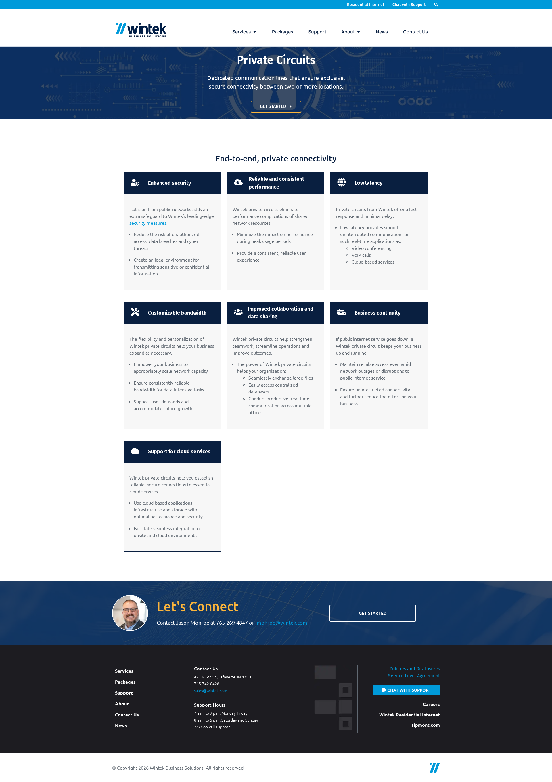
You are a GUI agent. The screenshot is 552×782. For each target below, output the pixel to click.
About (122, 704)
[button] (436, 4)
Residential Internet (366, 4)
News (121, 725)
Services (124, 671)
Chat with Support (408, 4)
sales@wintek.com (210, 690)
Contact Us (127, 714)
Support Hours (209, 704)
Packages (125, 682)
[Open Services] (254, 31)
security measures (147, 223)
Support (124, 693)
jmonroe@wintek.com (281, 622)
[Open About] (358, 31)
